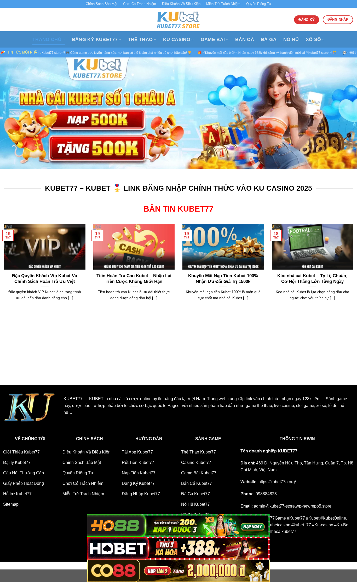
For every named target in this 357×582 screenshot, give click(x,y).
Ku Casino (176, 39)
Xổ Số (313, 39)
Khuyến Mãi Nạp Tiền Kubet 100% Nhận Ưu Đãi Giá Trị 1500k (223, 278)
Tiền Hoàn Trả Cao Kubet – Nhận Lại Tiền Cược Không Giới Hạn (133, 278)
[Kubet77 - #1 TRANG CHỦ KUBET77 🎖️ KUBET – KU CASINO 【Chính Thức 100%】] (178, 19)
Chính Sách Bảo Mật (101, 4)
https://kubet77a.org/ (277, 482)
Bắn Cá (244, 39)
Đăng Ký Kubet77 (95, 39)
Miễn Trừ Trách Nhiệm (223, 4)
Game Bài (213, 39)
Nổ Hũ (291, 39)
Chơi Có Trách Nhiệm (139, 4)
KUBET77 (287, 451)
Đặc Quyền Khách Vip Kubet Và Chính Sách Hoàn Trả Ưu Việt (44, 278)
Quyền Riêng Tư (258, 4)
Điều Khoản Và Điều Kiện (181, 4)
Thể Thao (140, 39)
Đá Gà (269, 39)
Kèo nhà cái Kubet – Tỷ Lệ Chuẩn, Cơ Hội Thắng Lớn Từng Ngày (312, 278)
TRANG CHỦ (46, 39)
